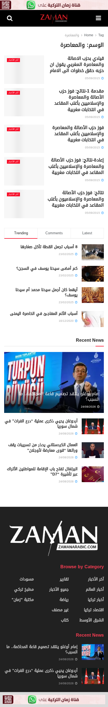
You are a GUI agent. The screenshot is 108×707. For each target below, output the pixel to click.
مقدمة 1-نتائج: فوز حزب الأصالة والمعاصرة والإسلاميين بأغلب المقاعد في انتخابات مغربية (79, 100)
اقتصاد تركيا (94, 610)
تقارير (64, 579)
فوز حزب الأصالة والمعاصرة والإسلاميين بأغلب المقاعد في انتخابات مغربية (78, 133)
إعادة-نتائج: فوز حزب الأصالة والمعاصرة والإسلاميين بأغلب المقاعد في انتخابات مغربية (76, 166)
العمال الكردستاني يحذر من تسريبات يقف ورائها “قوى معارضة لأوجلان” (43, 447)
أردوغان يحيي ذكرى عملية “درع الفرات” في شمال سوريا (41, 423)
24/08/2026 (89, 406)
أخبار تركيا (96, 599)
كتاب (65, 620)
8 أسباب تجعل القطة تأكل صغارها (49, 247)
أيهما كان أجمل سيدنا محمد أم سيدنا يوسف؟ (47, 292)
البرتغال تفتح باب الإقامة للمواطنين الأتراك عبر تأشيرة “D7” (42, 471)
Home (88, 35)
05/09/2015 (93, 78)
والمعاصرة (72, 35)
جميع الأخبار (59, 589)
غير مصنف (60, 610)
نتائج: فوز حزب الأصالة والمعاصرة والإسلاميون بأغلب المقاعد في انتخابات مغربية (76, 198)
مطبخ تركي (24, 589)
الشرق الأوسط (91, 620)
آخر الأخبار (13, 60)
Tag (101, 35)
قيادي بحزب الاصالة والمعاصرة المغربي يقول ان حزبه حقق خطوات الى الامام (77, 64)
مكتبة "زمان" (23, 599)
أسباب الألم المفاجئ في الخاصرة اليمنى (44, 313)
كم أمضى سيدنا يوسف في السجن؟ (47, 268)
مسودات (27, 579)
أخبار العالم (95, 589)
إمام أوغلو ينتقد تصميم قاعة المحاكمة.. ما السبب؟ (59, 396)
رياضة (64, 599)
